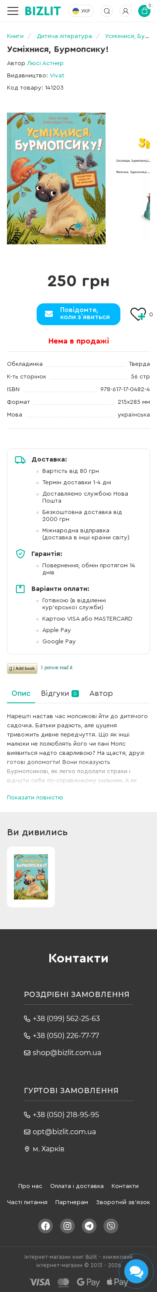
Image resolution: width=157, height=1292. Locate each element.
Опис (21, 693)
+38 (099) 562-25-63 (66, 1018)
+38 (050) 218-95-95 (66, 1115)
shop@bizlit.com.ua (67, 1053)
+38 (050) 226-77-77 (66, 1036)
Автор (101, 693)
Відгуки (59, 693)
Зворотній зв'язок (123, 1202)
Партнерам (71, 1202)
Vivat (57, 76)
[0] (56, 179)
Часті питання (27, 1202)
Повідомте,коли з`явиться (85, 313)
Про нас (30, 1186)
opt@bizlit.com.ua (64, 1132)
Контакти (125, 1186)
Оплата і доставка (77, 1186)
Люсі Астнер (45, 63)
